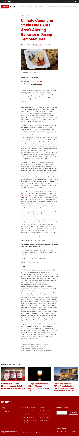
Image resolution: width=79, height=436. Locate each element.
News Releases (25, 346)
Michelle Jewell (37, 45)
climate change (38, 348)
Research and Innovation (24, 6)
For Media (63, 6)
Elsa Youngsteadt (26, 195)
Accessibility (25, 432)
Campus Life (34, 6)
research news (48, 350)
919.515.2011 (5, 411)
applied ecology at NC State (48, 195)
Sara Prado (24, 181)
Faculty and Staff (43, 6)
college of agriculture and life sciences (32, 350)
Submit (73, 412)
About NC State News (72, 6)
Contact (42, 408)
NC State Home (7, 1)
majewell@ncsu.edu (36, 84)
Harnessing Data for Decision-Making (39, 344)
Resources (38, 432)
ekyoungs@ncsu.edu (37, 81)
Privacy (32, 432)
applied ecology (29, 348)
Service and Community (54, 6)
